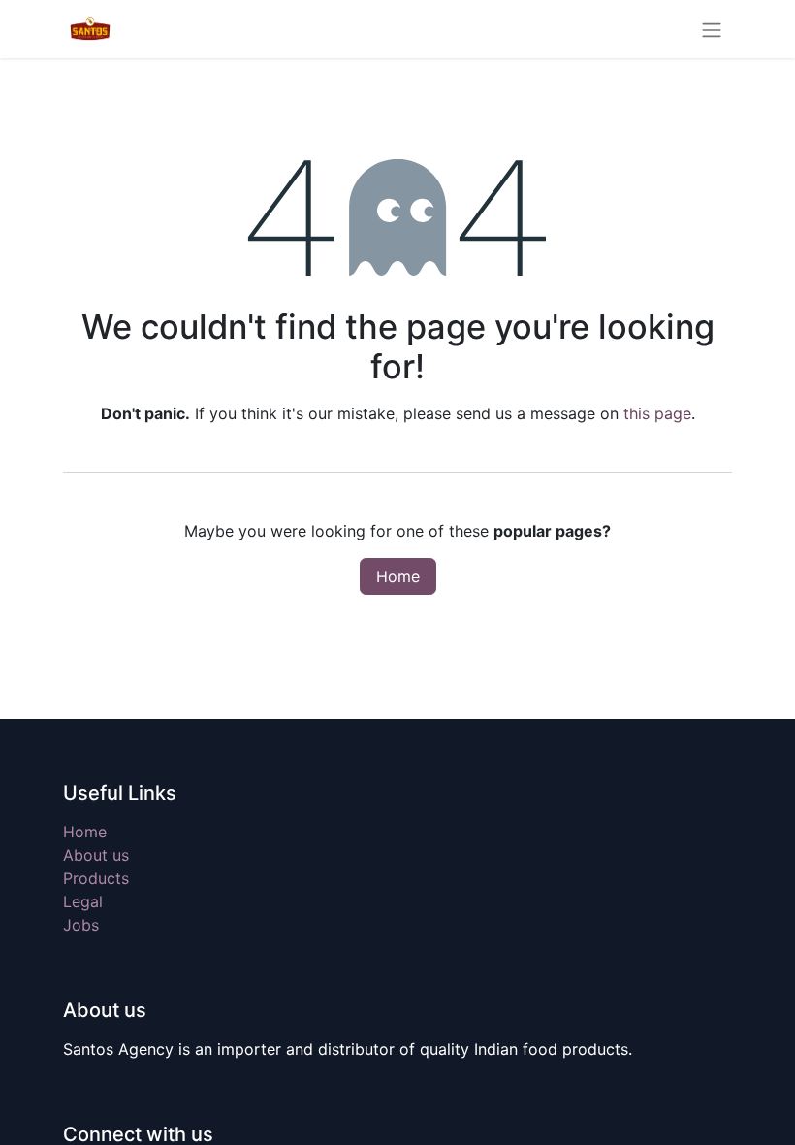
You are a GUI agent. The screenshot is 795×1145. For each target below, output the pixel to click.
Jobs (81, 924)
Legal (83, 901)
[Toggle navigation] (711, 29)
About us (96, 855)
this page (657, 413)
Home (398, 576)
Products (96, 878)
